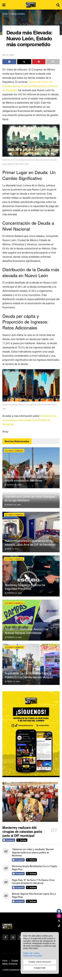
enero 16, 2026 (13, 681)
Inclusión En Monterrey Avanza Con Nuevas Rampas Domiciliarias (26, 631)
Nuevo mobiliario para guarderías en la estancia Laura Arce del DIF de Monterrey (30, 542)
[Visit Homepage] (30, 5)
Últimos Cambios (17, 13)
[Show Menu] (3, 5)
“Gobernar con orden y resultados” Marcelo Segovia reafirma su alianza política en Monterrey (33, 852)
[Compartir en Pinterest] (38, 61)
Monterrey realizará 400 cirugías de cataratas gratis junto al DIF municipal (22, 831)
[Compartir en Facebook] (9, 61)
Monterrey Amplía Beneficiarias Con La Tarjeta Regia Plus (34, 867)
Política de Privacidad (32, 956)
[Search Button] (58, 5)
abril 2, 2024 (8, 54)
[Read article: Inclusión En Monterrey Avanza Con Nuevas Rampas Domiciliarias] (31, 620)
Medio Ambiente (9, 963)
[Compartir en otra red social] (53, 61)
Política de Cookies (31, 953)
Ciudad (15, 960)
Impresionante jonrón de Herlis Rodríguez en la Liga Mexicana (30, 498)
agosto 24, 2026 (13, 505)
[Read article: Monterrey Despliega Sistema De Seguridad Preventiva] (31, 576)
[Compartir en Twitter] (24, 61)
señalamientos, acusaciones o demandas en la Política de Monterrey (29, 420)
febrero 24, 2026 (14, 593)
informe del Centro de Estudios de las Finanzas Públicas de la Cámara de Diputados (29, 86)
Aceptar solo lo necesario (40, 961)
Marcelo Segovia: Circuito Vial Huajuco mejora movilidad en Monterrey (28, 478)
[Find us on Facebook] (5, 937)
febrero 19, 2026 (14, 637)
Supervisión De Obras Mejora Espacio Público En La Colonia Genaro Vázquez (29, 675)
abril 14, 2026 (12, 549)
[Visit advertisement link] (31, 734)
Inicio (4, 960)
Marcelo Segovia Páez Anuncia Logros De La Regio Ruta (34, 895)
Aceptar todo (39, 967)
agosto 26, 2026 (13, 485)
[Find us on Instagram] (13, 937)
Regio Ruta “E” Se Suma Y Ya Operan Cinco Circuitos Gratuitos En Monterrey (33, 881)
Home (5, 13)
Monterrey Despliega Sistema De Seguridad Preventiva (25, 587)
